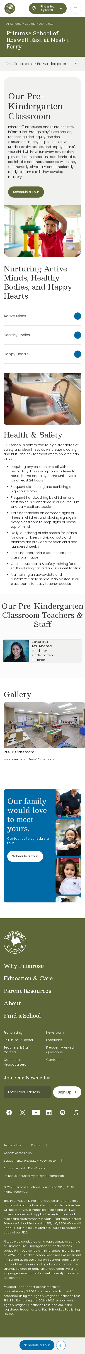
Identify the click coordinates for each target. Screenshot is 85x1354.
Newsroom (55, 1032)
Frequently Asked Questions (60, 1049)
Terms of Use (12, 1145)
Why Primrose (24, 965)
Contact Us (55, 1059)
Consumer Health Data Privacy (24, 1168)
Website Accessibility (18, 1153)
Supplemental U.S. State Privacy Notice (30, 1161)
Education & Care (28, 978)
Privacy (36, 1145)
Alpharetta (46, 24)
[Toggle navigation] (75, 8)
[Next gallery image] (78, 694)
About (12, 1003)
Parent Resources (27, 990)
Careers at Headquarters (15, 1062)
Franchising (13, 1032)
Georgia (30, 24)
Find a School (22, 1015)
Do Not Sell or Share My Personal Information (34, 1176)
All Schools (13, 24)
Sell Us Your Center (18, 1040)
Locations (54, 1040)
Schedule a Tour (37, 1345)
